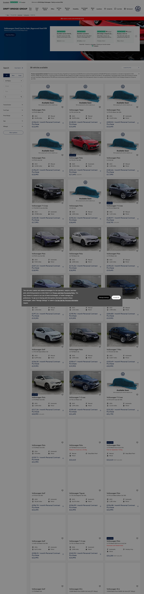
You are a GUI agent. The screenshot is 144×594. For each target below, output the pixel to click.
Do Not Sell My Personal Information (66, 300)
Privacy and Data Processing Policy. (64, 293)
